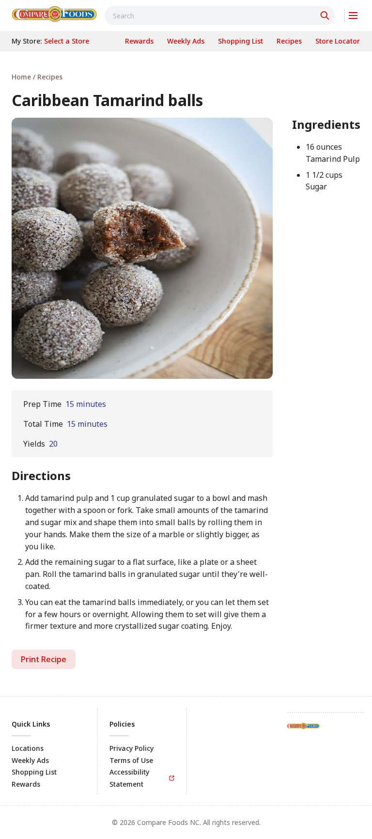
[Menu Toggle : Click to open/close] (352, 15)
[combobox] (220, 15)
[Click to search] (326, 15)
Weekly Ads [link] (30, 760)
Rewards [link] (26, 784)
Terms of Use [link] (131, 760)
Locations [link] (28, 748)
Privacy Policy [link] (131, 748)
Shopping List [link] (34, 772)
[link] (54, 14)
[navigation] (186, 77)
